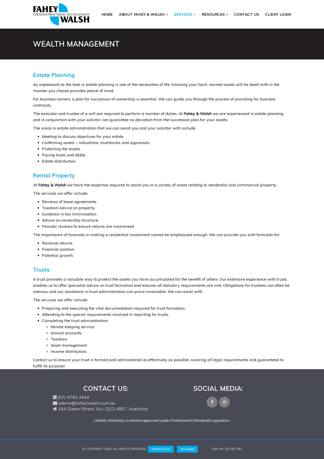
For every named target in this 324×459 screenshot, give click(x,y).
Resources (214, 14)
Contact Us (246, 14)
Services (184, 14)
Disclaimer (187, 449)
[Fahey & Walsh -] (61, 14)
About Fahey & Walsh (142, 14)
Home (107, 14)
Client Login (278, 14)
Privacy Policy (161, 449)
